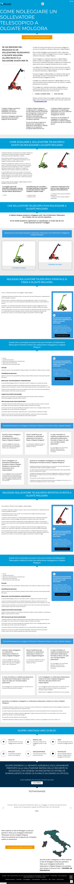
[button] (42, 4)
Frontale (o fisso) (19, 268)
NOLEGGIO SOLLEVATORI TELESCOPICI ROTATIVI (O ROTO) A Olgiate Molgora (62, 534)
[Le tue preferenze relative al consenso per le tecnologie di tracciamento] (71, 881)
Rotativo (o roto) (55, 264)
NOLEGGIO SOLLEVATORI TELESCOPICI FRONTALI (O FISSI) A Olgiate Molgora (62, 320)
